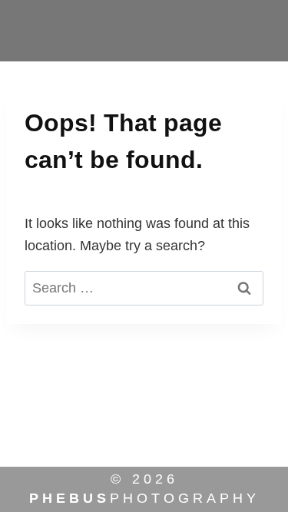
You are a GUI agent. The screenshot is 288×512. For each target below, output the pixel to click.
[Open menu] (29, 30)
